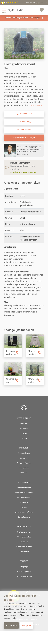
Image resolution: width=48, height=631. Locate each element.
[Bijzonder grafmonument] (13, 341)
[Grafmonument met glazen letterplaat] (35, 369)
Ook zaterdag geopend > (36, 2)
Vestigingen (24, 566)
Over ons (24, 423)
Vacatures (24, 428)
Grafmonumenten (24, 532)
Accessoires (24, 551)
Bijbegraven (24, 468)
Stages (24, 433)
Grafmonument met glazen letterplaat (33, 380)
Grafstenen (24, 542)
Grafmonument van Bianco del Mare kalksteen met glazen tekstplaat (11, 380)
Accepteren (11, 625)
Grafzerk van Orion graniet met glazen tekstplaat (33, 353)
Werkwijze (24, 502)
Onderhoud (24, 473)
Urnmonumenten (24, 537)
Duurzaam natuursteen (24, 492)
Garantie (24, 507)
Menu (4, 10)
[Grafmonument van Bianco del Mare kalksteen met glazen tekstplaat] (13, 369)
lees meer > (36, 105)
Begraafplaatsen (24, 517)
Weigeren (26, 625)
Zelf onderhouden (24, 497)
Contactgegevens (24, 571)
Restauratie (24, 458)
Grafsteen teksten (24, 487)
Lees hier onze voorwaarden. (23, 172)
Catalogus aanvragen (24, 576)
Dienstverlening (24, 453)
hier (18, 618)
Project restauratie (24, 463)
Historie (24, 438)
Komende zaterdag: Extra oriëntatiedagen (24, 17)
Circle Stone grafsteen (24, 512)
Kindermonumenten (24, 546)
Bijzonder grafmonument (11, 352)
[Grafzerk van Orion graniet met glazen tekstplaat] (35, 341)
